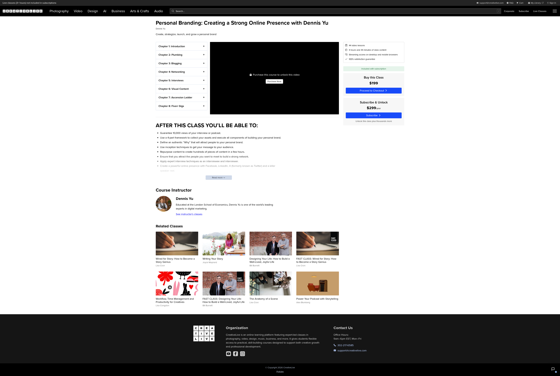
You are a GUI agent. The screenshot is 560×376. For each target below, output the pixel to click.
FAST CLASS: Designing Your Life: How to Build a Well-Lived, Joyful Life (224, 300)
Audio (158, 11)
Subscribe (524, 11)
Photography (59, 11)
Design (93, 11)
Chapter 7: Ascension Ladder (175, 97)
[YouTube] (228, 353)
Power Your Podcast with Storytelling (317, 299)
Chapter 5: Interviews (171, 80)
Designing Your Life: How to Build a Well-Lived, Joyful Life (270, 260)
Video (78, 11)
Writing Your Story (213, 258)
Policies (280, 371)
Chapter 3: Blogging (170, 63)
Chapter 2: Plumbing (170, 55)
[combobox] (335, 11)
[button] (553, 369)
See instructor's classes (189, 214)
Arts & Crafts (139, 11)
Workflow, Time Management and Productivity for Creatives (175, 300)
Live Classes (539, 11)
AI (104, 11)
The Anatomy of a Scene (264, 299)
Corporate (509, 11)
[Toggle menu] (554, 11)
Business (118, 11)
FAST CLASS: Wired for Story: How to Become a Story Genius (316, 260)
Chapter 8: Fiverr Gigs (171, 106)
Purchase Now (274, 81)
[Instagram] (242, 353)
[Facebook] (235, 353)
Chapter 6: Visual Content (174, 89)
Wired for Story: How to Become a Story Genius (175, 260)
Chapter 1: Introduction (172, 46)
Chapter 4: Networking (172, 72)
